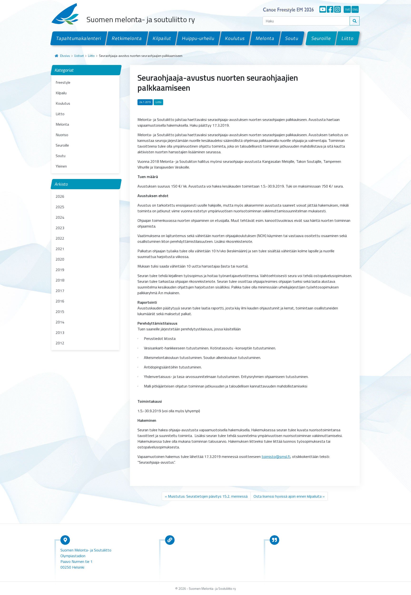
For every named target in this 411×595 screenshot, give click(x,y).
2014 (60, 322)
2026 (60, 196)
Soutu (292, 38)
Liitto (347, 38)
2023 (60, 228)
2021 (60, 249)
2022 (60, 238)
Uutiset (79, 55)
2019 (60, 270)
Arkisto (61, 184)
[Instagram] (337, 9)
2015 (60, 311)
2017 (60, 290)
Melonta (265, 38)
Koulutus (235, 38)
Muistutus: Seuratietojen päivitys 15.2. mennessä (208, 496)
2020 (60, 259)
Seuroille (321, 38)
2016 (60, 301)
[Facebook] (330, 9)
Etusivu (65, 55)
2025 (60, 207)
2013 (60, 332)
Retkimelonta (127, 38)
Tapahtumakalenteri (79, 38)
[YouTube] (322, 9)
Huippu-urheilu (198, 38)
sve (347, 9)
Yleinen (61, 166)
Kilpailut (162, 38)
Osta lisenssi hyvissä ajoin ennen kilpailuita (288, 496)
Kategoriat (64, 70)
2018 (60, 280)
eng (355, 9)
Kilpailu (61, 93)
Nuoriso (62, 135)
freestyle (63, 82)
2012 (60, 343)
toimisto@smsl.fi (276, 456)
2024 (60, 217)
